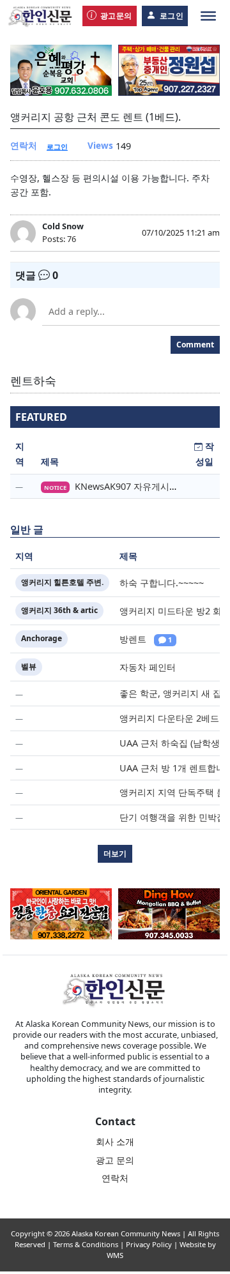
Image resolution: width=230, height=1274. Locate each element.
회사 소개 (115, 1141)
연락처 (115, 1178)
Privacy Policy (149, 1244)
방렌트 (132, 639)
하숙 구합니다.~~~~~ (161, 583)
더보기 (114, 853)
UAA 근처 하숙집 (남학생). (172, 743)
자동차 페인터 (147, 667)
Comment (195, 344)
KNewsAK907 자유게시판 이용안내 (146, 486)
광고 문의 (115, 1160)
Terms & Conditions (85, 1244)
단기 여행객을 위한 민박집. (173, 817)
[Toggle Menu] (208, 15)
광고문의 (116, 15)
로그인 (172, 15)
